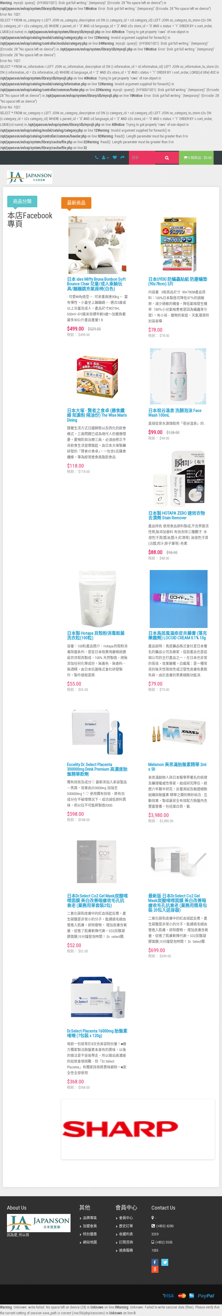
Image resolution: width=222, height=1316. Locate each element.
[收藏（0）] (115, 158)
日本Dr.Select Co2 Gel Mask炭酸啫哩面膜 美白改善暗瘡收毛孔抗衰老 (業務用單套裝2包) (97, 900)
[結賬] (123, 158)
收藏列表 (126, 1234)
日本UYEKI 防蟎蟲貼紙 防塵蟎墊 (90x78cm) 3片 (177, 282)
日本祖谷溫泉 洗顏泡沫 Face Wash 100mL (174, 413)
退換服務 (126, 1250)
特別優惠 (90, 1234)
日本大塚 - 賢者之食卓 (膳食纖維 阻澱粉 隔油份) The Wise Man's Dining (97, 415)
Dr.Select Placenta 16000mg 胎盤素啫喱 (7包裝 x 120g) (97, 1033)
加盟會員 (90, 1226)
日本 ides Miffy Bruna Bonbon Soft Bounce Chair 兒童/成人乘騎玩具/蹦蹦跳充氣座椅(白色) (96, 284)
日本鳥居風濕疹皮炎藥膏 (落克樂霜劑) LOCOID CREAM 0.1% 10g (177, 636)
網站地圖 (90, 1242)
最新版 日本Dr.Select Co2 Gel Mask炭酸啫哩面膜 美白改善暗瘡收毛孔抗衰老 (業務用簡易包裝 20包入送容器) (177, 903)
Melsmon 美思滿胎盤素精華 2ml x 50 (177, 767)
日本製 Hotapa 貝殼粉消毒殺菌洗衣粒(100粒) (96, 636)
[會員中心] (105, 158)
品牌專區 (90, 1218)
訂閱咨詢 (126, 1242)
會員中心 (126, 1218)
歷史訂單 (126, 1226)
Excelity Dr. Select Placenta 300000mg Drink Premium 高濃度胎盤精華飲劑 (97, 769)
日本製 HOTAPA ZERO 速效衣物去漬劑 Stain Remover (176, 516)
